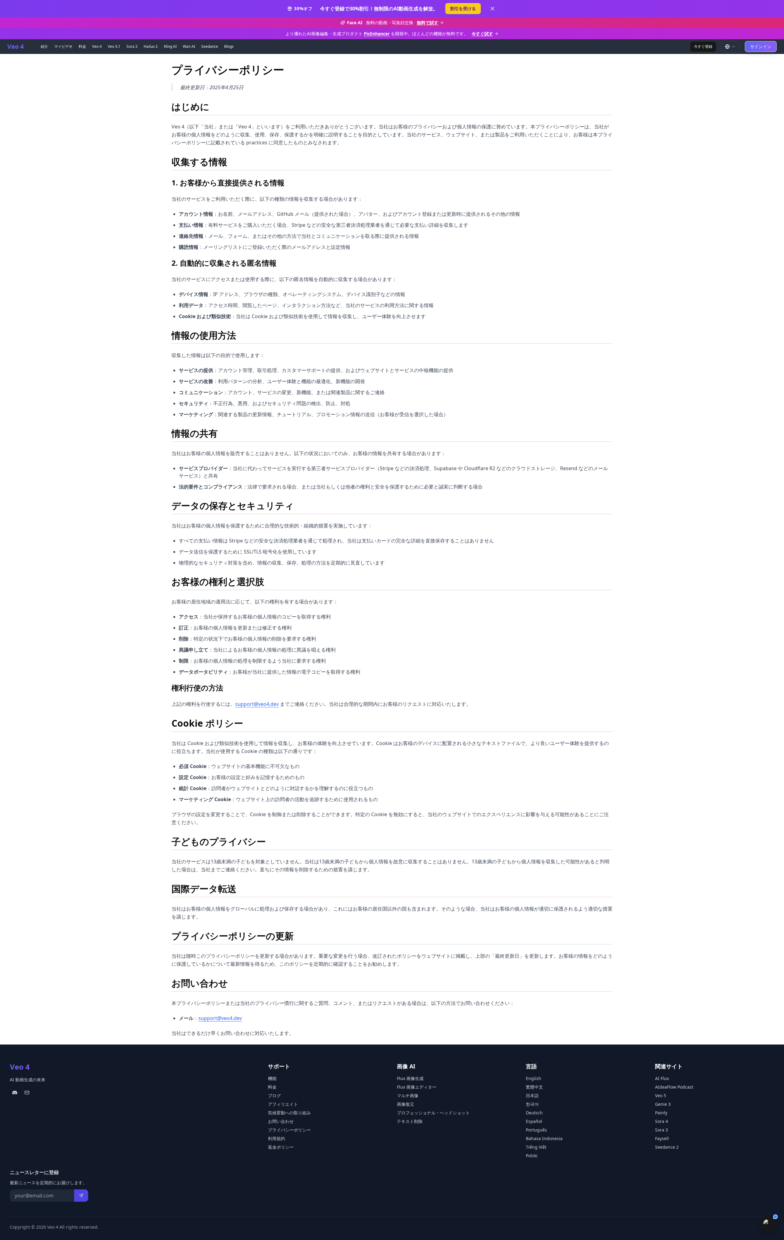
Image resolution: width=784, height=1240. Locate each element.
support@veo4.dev (257, 704)
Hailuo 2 (151, 46)
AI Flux (662, 1078)
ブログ (274, 1095)
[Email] (27, 1092)
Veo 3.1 (114, 46)
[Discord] (15, 1092)
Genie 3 (663, 1104)
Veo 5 (660, 1095)
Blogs (229, 46)
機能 (272, 1078)
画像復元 (405, 1104)
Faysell (662, 1138)
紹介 (44, 46)
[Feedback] (768, 1224)
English (533, 1078)
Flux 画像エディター (416, 1087)
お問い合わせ (281, 1121)
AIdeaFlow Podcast (674, 1087)
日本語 (532, 1095)
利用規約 (276, 1138)
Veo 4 (97, 46)
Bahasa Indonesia (544, 1138)
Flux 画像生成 (410, 1078)
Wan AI (189, 46)
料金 (82, 46)
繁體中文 (534, 1087)
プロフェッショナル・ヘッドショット (433, 1113)
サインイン (760, 46)
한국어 (532, 1104)
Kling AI (170, 46)
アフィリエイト (283, 1104)
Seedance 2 (667, 1147)
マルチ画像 (407, 1095)
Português (536, 1130)
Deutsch (534, 1113)
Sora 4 (661, 1121)
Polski (531, 1155)
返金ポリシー (281, 1147)
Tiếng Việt (536, 1147)
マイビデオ (63, 46)
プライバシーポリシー (289, 1130)
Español (534, 1121)
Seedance (209, 46)
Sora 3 (661, 1130)
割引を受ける (463, 8)
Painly (661, 1113)
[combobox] (730, 46)
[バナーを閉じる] (492, 8)
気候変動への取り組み (289, 1113)
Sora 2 (132, 46)
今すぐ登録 (703, 46)
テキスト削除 (410, 1121)
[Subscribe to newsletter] (81, 1195)
